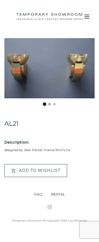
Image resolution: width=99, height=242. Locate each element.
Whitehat (80, 220)
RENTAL (58, 194)
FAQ (38, 194)
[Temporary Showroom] (49, 16)
